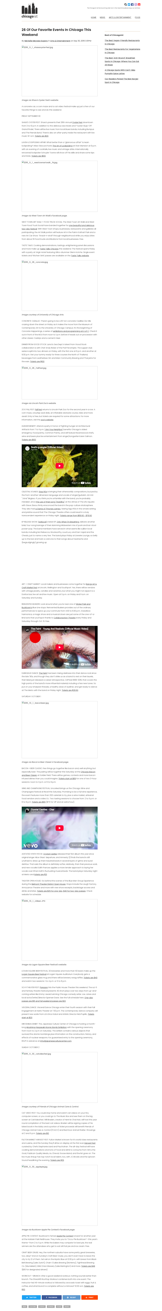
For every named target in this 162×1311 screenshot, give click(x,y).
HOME (93, 17)
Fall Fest (38, 409)
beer (24, 1307)
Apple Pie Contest (65, 1236)
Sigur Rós (43, 491)
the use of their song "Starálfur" (50, 502)
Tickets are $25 (57, 1160)
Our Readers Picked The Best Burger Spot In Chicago (121, 80)
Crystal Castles (50, 854)
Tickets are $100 (38, 156)
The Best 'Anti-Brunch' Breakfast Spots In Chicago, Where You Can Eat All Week (122, 61)
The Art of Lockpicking (62, 145)
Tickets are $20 (41, 136)
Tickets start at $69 (67, 778)
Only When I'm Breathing (68, 521)
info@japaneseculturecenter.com (56, 1041)
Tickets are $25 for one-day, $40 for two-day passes (61, 891)
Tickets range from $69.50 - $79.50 (76, 515)
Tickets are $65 (39, 802)
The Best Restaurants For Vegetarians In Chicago (122, 51)
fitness (50, 1307)
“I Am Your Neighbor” (53, 429)
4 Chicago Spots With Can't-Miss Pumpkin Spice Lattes (120, 72)
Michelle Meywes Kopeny (36, 40)
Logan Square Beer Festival (34, 974)
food (59, 1307)
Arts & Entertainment (60, 40)
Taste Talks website (80, 255)
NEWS (102, 17)
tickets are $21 (40, 874)
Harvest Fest (89, 1143)
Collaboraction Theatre (65, 617)
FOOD (137, 17)
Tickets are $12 (42, 1133)
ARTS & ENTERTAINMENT (120, 17)
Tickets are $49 (88, 1266)
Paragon (44, 987)
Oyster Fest (77, 122)
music (67, 1307)
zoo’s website (47, 419)
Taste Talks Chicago (49, 248)
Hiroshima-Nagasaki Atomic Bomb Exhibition (46, 1027)
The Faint (43, 673)
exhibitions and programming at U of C (71, 331)
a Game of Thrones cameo (48, 508)
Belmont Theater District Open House (49, 884)
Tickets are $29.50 (70, 690)
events (41, 1307)
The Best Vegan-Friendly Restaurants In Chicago (122, 42)
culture (33, 1307)
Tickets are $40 (90, 977)
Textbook (42, 521)
